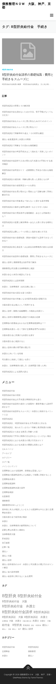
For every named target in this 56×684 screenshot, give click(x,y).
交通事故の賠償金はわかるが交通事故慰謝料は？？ (24, 323)
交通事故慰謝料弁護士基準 (13, 487)
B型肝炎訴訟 (7, 419)
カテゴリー (7, 457)
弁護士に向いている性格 (12, 353)
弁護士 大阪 (45, 621)
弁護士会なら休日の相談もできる (16, 274)
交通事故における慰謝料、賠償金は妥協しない (22, 470)
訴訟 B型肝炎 (36, 625)
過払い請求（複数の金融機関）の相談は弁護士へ (23, 311)
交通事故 (5, 621)
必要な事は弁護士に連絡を (13, 530)
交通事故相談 (7, 492)
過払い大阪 (7, 555)
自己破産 (6, 542)
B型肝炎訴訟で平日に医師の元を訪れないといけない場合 (26, 436)
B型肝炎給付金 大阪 (14, 601)
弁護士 (5, 521)
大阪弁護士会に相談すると (13, 341)
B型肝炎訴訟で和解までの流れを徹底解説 (20, 145)
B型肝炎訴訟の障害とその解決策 (16, 105)
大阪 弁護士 (15, 620)
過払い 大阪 (6, 629)
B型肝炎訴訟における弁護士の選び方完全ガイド (22, 440)
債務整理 (6, 500)
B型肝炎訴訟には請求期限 (13, 280)
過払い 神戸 (16, 629)
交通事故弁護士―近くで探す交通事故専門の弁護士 (24, 329)
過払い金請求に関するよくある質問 (17, 576)
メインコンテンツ (9, 466)
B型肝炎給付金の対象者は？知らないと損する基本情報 (25, 201)
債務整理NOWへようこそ (13, 505)
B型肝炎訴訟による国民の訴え (15, 371)
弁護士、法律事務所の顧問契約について (19, 525)
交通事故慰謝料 (8, 483)
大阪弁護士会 (26, 621)
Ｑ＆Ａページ (7, 449)
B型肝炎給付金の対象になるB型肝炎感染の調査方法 (24, 298)
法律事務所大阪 (8, 534)
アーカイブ (7, 453)
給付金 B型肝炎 (12, 625)
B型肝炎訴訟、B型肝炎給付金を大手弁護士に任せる (24, 423)
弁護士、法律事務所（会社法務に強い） (19, 286)
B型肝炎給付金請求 (17, 611)
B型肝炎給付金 (7, 69)
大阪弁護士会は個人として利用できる (18, 305)
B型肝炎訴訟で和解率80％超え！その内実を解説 (23, 133)
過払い (5, 551)
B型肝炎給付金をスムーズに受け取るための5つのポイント (27, 121)
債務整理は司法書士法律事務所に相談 (18, 268)
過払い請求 (7, 560)
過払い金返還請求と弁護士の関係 (16, 139)
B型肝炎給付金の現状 (11, 395)
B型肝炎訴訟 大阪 (12, 617)
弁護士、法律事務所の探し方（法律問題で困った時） (25, 365)
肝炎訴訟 (6, 538)
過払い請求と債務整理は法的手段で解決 (19, 262)
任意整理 (6, 496)
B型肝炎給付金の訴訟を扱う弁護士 (17, 292)
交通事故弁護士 (8, 479)
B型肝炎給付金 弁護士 (18, 606)
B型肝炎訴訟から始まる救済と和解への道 (20, 431)
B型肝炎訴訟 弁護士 (36, 617)
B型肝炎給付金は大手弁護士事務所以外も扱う (21, 399)
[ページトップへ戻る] (28, 668)
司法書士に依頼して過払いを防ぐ (16, 359)
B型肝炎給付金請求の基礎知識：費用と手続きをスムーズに (27, 256)
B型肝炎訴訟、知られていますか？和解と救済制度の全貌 (26, 427)
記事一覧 (6, 547)
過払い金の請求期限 (10, 572)
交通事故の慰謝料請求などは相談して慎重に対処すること (27, 474)
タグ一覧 (6, 462)
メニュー (51, 15)
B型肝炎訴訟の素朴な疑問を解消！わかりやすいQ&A (25, 207)
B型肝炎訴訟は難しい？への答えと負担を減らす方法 (24, 231)
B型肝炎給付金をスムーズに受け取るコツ (20, 127)
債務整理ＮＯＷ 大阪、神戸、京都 (26, 5)
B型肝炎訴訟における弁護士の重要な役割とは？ (22, 444)
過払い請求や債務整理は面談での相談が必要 (21, 317)
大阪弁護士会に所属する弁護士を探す (18, 335)
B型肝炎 (9, 595)
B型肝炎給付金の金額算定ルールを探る (19, 185)
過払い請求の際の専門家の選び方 (16, 347)
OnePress (17, 677)
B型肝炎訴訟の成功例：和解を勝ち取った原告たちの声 (25, 179)
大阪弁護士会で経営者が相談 (14, 517)
